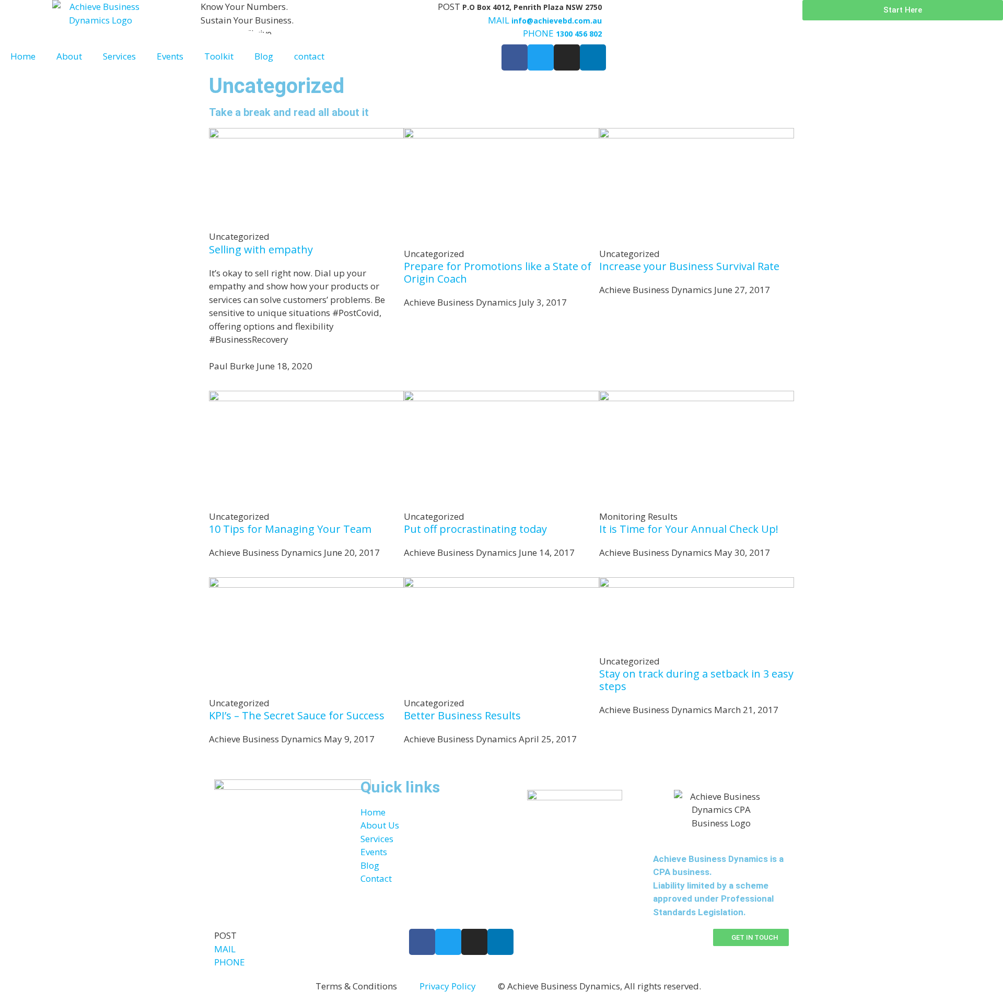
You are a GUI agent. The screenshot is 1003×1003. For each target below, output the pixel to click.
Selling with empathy (261, 249)
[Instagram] (474, 942)
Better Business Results (462, 715)
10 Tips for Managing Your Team (290, 529)
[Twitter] (448, 942)
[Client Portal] (615, 13)
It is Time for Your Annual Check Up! (688, 529)
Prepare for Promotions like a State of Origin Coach (497, 272)
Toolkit (219, 56)
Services (119, 56)
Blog (263, 56)
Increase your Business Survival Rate (689, 266)
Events (170, 56)
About (69, 56)
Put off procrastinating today (475, 529)
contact (309, 56)
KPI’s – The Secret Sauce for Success (296, 715)
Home (23, 56)
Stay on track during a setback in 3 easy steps (696, 680)
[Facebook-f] (422, 942)
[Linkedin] (500, 942)
